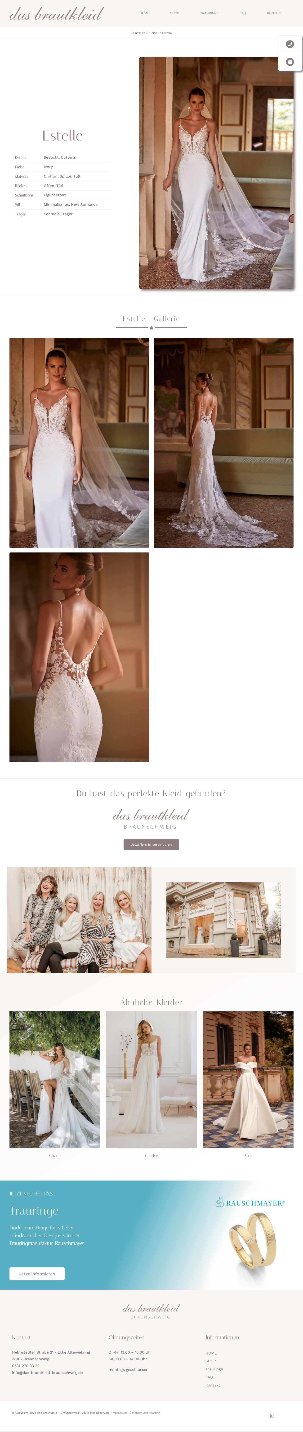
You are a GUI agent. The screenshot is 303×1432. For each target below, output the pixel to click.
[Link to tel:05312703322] (290, 44)
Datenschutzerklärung (144, 1412)
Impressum (119, 1412)
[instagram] (272, 1416)
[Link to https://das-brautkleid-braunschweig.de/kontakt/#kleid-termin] (290, 62)
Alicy (248, 1155)
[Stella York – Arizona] (54, 1013)
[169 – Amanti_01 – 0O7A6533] (151, 1013)
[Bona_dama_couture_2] (248, 1013)
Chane (54, 1155)
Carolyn (151, 1155)
